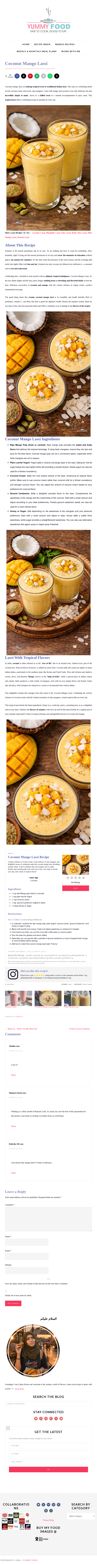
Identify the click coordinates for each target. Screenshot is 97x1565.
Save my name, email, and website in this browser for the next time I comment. (36, 1284)
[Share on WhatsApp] (50, 76)
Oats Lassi (65, 233)
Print (76, 888)
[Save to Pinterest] (30, 76)
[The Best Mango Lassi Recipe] (48, 998)
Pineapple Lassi (53, 233)
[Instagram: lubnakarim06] (14, 974)
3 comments (18, 1016)
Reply (13, 1075)
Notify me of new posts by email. (18, 1295)
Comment (9, 1205)
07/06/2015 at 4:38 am (15, 1149)
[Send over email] (36, 76)
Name (8, 1237)
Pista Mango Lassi (71, 1007)
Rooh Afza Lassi (79, 233)
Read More (19, 1389)
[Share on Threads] (56, 76)
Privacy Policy (48, 1520)
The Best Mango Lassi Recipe (47, 1007)
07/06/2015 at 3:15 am (15, 1097)
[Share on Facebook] (17, 76)
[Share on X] (23, 76)
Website (8, 1265)
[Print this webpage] (43, 76)
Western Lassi (10, 1007)
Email (8, 1251)
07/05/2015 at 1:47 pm (15, 1051)
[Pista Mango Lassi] (77, 998)
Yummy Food (48, 20)
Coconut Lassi (38, 233)
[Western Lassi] (18, 998)
